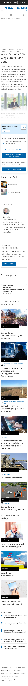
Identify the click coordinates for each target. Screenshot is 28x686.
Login (23, 2)
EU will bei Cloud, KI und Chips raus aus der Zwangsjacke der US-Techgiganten (11, 372)
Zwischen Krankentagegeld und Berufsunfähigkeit (13, 545)
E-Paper (8, 2)
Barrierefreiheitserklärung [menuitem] (8, 679)
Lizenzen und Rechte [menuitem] (6, 673)
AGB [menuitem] (11, 667)
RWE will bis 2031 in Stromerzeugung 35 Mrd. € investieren (12, 409)
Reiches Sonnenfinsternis (12, 477)
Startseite (3, 18)
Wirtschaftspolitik (14, 192)
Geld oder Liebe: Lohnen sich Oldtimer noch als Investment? (15, 640)
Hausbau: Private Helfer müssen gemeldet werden (12, 602)
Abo (15, 2)
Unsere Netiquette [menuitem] (5, 676)
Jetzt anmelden (9, 264)
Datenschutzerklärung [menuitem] (7, 670)
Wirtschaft (10, 18)
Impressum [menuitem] (15, 676)
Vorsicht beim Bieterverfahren (8, 574)
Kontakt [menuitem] (23, 673)
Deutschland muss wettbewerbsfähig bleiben (12, 508)
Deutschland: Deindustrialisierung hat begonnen (12, 335)
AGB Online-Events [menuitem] (19, 667)
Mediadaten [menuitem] (17, 670)
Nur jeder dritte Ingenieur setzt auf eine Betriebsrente (15, 624)
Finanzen (18, 18)
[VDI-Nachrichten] (14, 7)
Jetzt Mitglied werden (14, 169)
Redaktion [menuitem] (16, 673)
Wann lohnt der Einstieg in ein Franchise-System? (14, 647)
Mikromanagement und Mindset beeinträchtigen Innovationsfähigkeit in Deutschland (12, 444)
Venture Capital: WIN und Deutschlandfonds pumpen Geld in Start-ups (15, 632)
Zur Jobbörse (4, 297)
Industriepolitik (13, 184)
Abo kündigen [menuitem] (4, 667)
